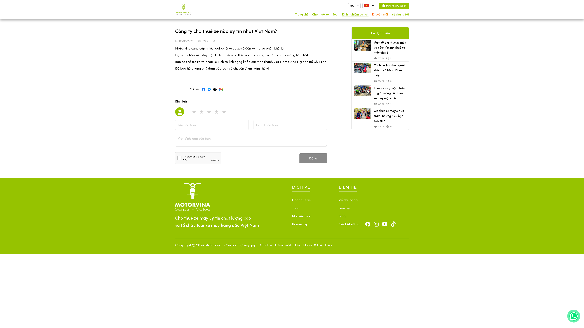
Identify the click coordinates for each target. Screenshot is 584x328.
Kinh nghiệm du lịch (355, 14)
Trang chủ (302, 14)
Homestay (300, 224)
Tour (335, 14)
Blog (342, 216)
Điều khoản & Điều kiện (313, 245)
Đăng (313, 158)
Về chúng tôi (400, 14)
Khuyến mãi (380, 14)
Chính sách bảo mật (275, 245)
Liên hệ (344, 208)
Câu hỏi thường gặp (240, 245)
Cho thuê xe (320, 14)
